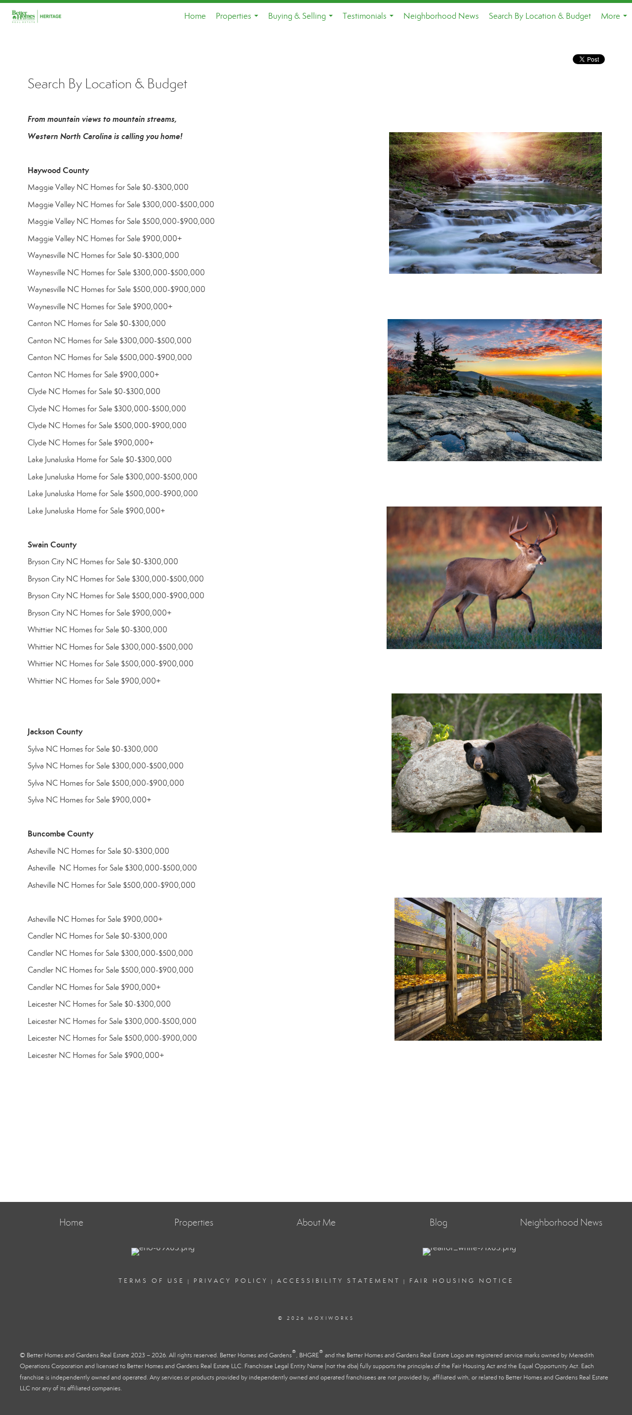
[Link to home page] (42, 16)
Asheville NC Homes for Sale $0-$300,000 (98, 851)
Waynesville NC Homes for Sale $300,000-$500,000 (116, 272)
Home (195, 16)
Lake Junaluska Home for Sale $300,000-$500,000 (113, 476)
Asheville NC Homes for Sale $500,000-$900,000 (112, 885)
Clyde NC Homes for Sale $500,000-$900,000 (107, 425)
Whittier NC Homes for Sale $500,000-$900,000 (111, 663)
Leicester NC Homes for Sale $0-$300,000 (99, 1004)
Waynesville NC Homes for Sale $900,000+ (100, 306)
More (616, 20)
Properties (239, 20)
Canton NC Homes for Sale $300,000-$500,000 (110, 340)
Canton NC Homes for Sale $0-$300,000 (97, 323)
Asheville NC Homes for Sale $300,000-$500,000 (112, 867)
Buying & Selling (302, 20)
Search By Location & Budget (540, 16)
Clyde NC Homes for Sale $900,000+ (91, 442)
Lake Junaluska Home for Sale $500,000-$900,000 (113, 493)
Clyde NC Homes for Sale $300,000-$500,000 (107, 408)
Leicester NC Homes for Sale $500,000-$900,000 (112, 1038)
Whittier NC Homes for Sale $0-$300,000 (97, 629)
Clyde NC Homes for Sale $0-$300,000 (94, 391)
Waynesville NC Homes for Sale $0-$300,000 (103, 255)
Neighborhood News (441, 16)
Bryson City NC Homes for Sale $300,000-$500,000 (116, 578)
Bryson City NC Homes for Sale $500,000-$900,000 (116, 595)
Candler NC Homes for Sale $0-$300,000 (97, 936)
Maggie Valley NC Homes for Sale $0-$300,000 (108, 187)
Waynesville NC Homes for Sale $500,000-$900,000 (116, 289)
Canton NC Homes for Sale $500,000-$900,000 (110, 357)
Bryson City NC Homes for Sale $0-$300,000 (103, 561)
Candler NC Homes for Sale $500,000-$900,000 (111, 970)
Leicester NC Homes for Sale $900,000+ (96, 1055)
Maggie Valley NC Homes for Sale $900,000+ (105, 238)
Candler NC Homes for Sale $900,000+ (94, 987)
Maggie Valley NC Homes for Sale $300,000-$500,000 (121, 204)
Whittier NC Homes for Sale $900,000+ (94, 681)
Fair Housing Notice (461, 1281)
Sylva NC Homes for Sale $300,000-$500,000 (106, 765)
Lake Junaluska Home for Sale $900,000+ (96, 510)
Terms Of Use (151, 1281)
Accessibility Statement (338, 1281)
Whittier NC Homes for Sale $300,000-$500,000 (110, 647)
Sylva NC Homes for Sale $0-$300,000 (93, 749)
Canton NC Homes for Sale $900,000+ (93, 374)
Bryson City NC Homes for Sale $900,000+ (100, 612)
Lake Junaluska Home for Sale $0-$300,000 (100, 459)
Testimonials (370, 20)
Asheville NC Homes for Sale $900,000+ (95, 919)
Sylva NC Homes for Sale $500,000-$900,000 (106, 783)
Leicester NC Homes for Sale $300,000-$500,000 (112, 1021)
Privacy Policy (231, 1281)
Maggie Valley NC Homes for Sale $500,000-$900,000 (121, 221)
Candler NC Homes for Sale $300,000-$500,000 (110, 953)
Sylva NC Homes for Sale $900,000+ (90, 799)
